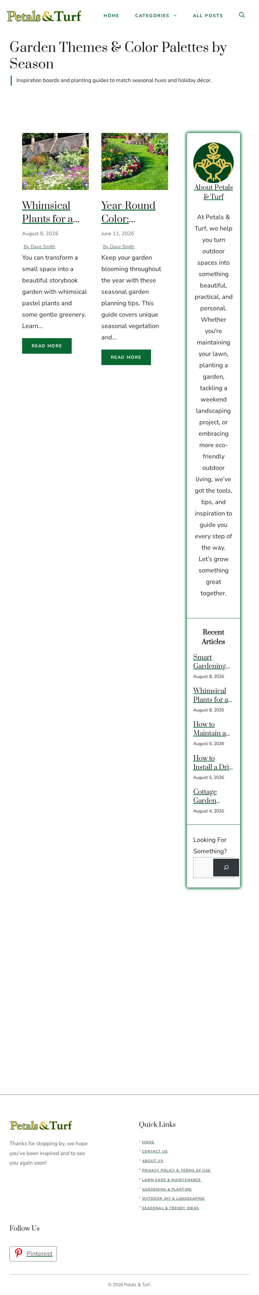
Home (111, 16)
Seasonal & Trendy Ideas (170, 1208)
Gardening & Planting (167, 1189)
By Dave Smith (39, 246)
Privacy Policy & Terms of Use (176, 1170)
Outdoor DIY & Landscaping (173, 1198)
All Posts (208, 16)
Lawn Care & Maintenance (171, 1180)
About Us (152, 1161)
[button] (242, 15)
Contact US (155, 1151)
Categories (152, 16)
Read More (47, 346)
